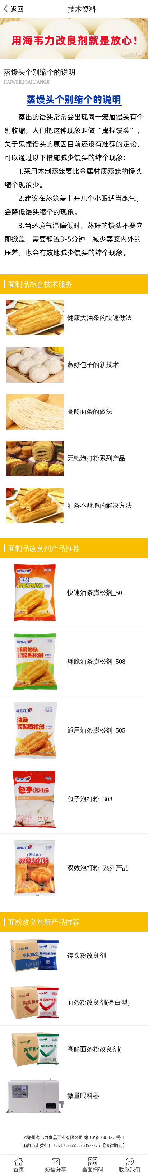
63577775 (91, 1145)
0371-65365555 (68, 1145)
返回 (17, 9)
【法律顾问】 (114, 1145)
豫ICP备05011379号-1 (104, 1137)
